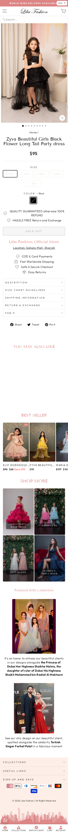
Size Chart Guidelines (25, 290)
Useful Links (14, 770)
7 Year (33, 183)
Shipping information (25, 297)
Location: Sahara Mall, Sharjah (34, 248)
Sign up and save (18, 779)
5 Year (41, 174)
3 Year (10, 174)
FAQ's (10, 313)
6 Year (56, 174)
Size (34, 167)
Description (16, 282)
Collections (14, 762)
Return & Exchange (22, 305)
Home (33, 132)
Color (34, 193)
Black (33, 200)
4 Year (25, 174)
